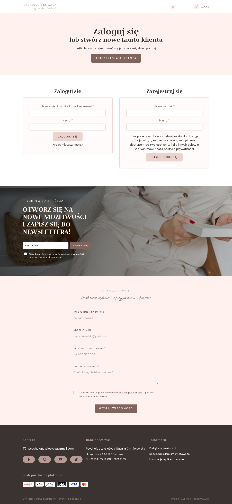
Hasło (68, 120)
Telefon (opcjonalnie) (90, 348)
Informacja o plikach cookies (166, 459)
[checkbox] (75, 392)
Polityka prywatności (162, 448)
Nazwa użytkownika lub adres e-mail (67, 106)
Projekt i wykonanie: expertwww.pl (190, 498)
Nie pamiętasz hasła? (68, 145)
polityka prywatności (179, 149)
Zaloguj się (67, 136)
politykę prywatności (72, 254)
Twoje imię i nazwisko (89, 312)
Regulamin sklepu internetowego (169, 454)
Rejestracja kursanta (116, 58)
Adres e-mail (164, 106)
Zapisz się (80, 245)
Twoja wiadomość (87, 366)
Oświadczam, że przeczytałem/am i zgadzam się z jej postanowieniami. (116, 394)
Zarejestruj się (164, 157)
